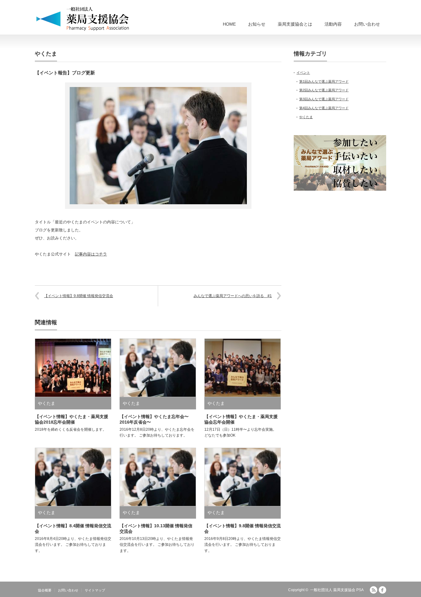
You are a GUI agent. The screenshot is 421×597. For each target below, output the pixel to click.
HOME (229, 24)
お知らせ (256, 24)
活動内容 (333, 24)
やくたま (46, 54)
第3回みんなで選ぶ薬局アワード (324, 99)
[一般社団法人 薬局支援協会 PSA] (83, 18)
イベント (303, 72)
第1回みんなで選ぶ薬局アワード (324, 81)
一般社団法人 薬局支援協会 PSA (337, 590)
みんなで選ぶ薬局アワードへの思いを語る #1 (233, 296)
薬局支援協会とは (295, 24)
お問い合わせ (367, 24)
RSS (373, 590)
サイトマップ (95, 590)
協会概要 (44, 590)
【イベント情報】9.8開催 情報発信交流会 (78, 296)
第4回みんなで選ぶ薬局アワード (324, 108)
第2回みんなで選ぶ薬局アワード (324, 90)
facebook (382, 590)
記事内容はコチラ (91, 254)
